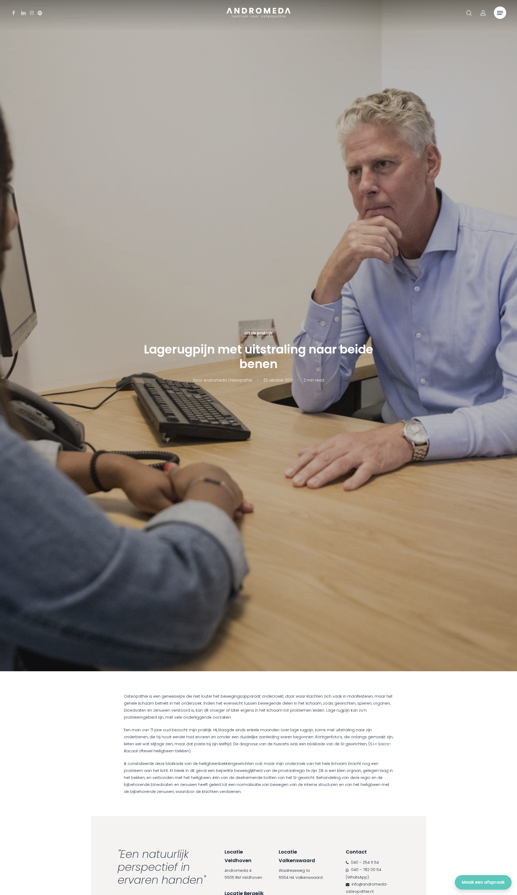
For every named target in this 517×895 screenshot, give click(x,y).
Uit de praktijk (258, 333)
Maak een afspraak (483, 882)
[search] (469, 13)
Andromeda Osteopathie (228, 380)
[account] (483, 13)
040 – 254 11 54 (364, 862)
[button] (500, 13)
